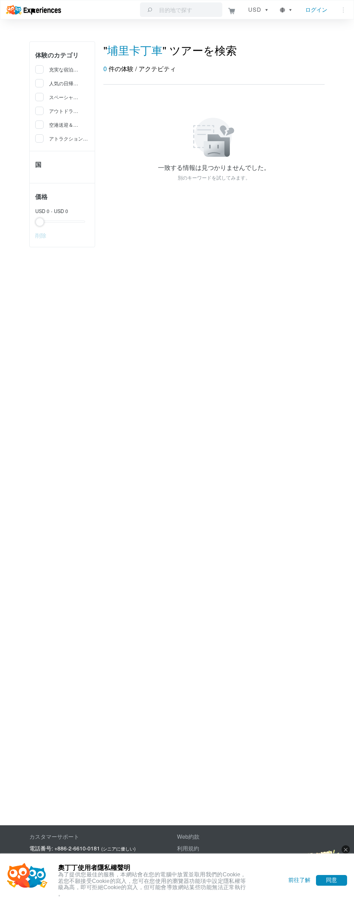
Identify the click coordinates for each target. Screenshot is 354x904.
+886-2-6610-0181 (77, 848)
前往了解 (299, 880)
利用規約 (188, 848)
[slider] (62, 221)
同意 (331, 880)
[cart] (231, 10)
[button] (286, 9)
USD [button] (254, 9)
